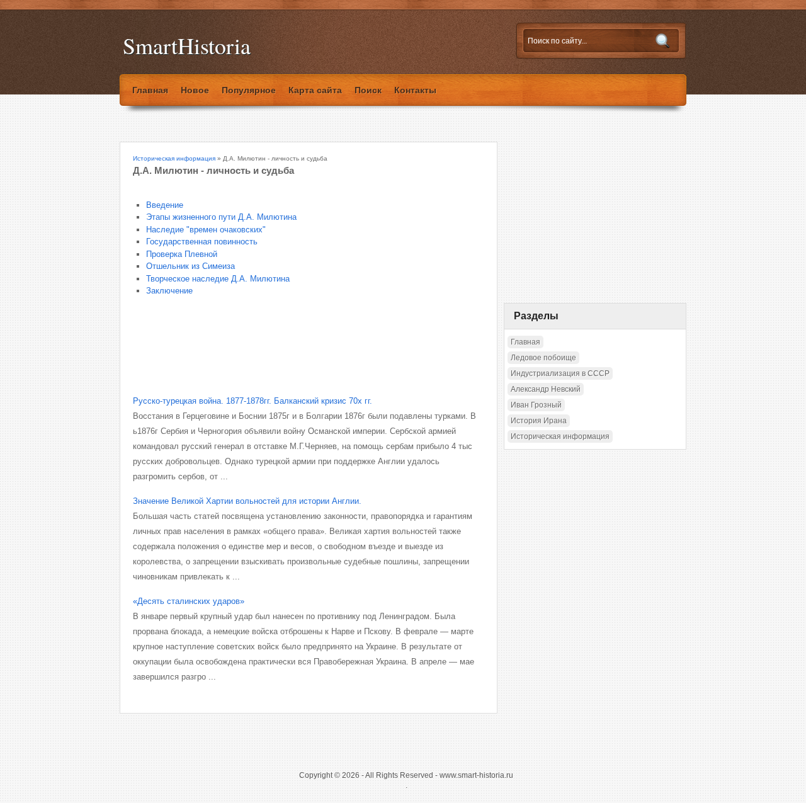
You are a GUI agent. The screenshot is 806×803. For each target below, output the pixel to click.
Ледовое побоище (543, 357)
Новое (195, 90)
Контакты (415, 90)
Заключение (169, 290)
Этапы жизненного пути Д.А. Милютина (221, 217)
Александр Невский (546, 389)
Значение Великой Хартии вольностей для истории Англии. (247, 501)
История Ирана (539, 420)
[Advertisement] (280, 337)
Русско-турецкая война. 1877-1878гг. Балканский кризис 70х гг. (252, 401)
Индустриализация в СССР (560, 373)
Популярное (249, 90)
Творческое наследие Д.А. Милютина (218, 278)
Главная (150, 90)
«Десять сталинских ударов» (188, 601)
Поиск (368, 90)
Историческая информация (174, 158)
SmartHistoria (187, 45)
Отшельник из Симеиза (190, 266)
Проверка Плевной (181, 254)
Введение (164, 205)
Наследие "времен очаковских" (206, 229)
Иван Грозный (536, 405)
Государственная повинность (202, 241)
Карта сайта (315, 90)
